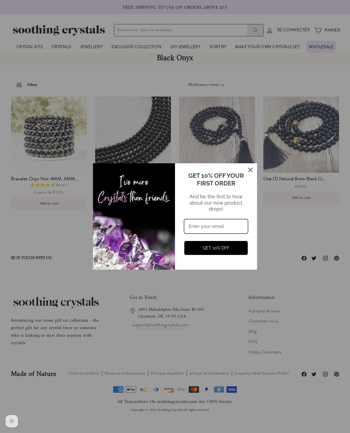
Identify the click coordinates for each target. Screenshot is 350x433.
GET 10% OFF (216, 248)
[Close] (250, 169)
